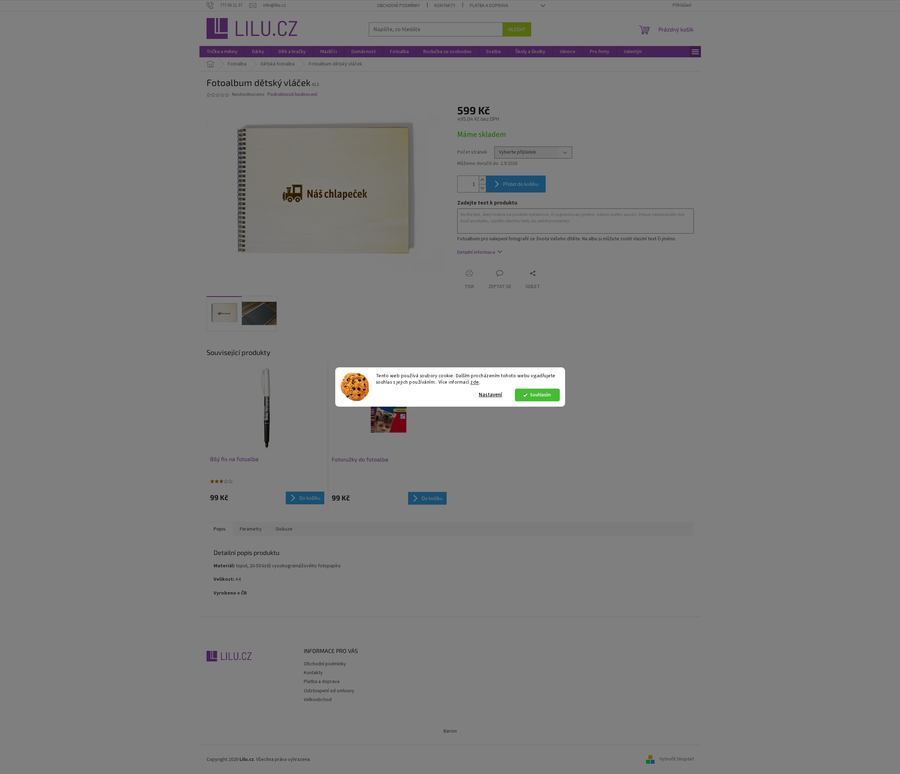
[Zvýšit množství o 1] (482, 180)
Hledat (517, 29)
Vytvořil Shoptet (677, 759)
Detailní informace (476, 252)
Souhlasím (540, 394)
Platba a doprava (489, 5)
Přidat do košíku (520, 184)
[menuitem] (222, 51)
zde (474, 382)
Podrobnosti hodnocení (292, 94)
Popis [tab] (220, 529)
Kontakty (444, 5)
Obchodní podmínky (398, 5)
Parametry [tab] (251, 529)
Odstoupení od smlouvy (329, 690)
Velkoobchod (318, 699)
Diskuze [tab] (284, 529)
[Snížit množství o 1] (482, 188)
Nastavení (490, 395)
